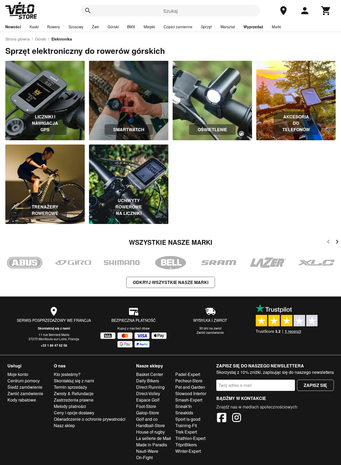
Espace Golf (147, 400)
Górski (113, 26)
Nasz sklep (64, 425)
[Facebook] (221, 418)
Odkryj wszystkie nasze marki (170, 282)
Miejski (149, 26)
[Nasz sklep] (283, 10)
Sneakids (184, 413)
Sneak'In (183, 406)
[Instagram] (236, 418)
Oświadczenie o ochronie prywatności (89, 419)
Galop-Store (147, 413)
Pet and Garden (190, 387)
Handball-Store (150, 425)
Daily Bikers (147, 381)
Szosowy (75, 26)
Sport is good (187, 419)
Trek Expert (186, 432)
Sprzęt (206, 26)
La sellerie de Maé (153, 438)
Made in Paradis (151, 445)
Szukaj (170, 10)
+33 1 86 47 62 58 (54, 345)
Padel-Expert (187, 374)
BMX (131, 26)
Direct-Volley (148, 393)
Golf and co (147, 419)
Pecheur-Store (188, 381)
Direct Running (150, 387)
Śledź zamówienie (24, 387)
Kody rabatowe (21, 400)
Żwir (95, 26)
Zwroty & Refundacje (74, 393)
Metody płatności (70, 406)
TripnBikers (186, 445)
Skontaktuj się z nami (54, 328)
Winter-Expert (188, 451)
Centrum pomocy (23, 381)
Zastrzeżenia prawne (74, 400)
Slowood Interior (190, 393)
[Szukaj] (88, 11)
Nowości (13, 26)
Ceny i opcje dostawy (74, 413)
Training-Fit (186, 425)
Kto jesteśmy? (67, 374)
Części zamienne (178, 26)
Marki (276, 26)
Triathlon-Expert (190, 438)
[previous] (328, 242)
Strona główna (17, 39)
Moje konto (17, 374)
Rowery (53, 26)
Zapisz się (315, 385)
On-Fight (144, 457)
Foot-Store (146, 406)
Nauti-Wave (147, 451)
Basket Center (149, 374)
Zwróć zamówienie (210, 332)
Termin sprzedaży (70, 387)
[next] (337, 242)
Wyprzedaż (253, 26)
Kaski (34, 26)
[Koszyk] (326, 10)
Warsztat (227, 26)
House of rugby (150, 432)
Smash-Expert (188, 400)
